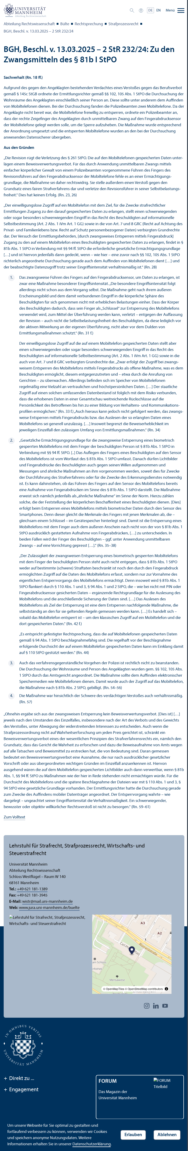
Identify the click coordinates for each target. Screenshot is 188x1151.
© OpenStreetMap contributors (144, 989)
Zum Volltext (14, 817)
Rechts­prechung (89, 24)
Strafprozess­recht (123, 24)
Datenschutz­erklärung (91, 1144)
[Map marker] (132, 951)
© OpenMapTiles (113, 989)
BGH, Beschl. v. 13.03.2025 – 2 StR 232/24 (38, 31)
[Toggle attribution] (166, 989)
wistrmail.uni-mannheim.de (47, 901)
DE (150, 10)
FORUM (108, 1081)
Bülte (64, 24)
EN (158, 10)
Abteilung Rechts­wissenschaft (29, 24)
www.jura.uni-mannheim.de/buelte (49, 908)
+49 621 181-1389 (32, 889)
